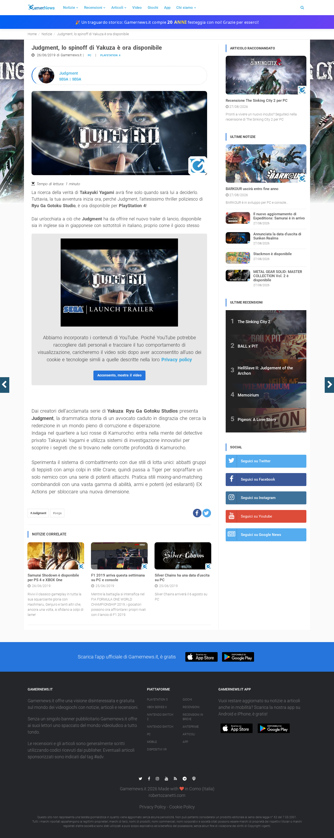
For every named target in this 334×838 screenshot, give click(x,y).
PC (89, 55)
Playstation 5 (157, 699)
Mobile (152, 742)
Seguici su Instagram (258, 498)
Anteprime (191, 726)
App (167, 7)
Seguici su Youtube (256, 516)
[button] (197, 513)
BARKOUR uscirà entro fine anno (252, 189)
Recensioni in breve (193, 717)
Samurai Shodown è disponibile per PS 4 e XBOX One (53, 577)
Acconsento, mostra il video (119, 375)
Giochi (153, 7)
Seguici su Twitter (255, 461)
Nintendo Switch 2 (160, 717)
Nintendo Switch (160, 726)
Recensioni (93, 7)
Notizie (69, 7)
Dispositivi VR (157, 749)
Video (137, 7)
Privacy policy (176, 359)
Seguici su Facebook (258, 479)
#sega (57, 513)
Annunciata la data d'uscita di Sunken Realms (277, 236)
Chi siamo (184, 7)
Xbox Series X (157, 707)
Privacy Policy (152, 806)
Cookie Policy (182, 806)
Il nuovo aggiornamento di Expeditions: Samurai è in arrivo (279, 216)
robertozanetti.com (167, 795)
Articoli (117, 7)
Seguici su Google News (261, 534)
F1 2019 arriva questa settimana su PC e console (118, 577)
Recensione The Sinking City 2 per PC (257, 100)
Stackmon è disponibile (272, 254)
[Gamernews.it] (41, 7)
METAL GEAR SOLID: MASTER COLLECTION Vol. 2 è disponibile (277, 276)
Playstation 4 (110, 55)
